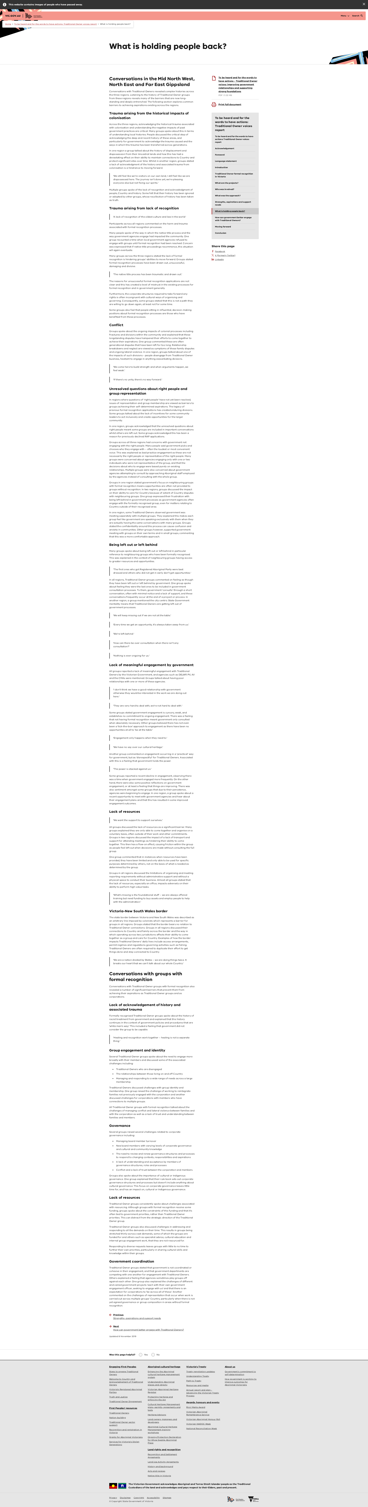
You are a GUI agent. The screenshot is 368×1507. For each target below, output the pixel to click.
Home (8, 24)
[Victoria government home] (253, 1499)
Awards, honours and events (202, 1402)
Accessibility (153, 1497)
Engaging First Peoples (122, 1367)
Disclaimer (125, 1497)
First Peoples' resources (123, 1408)
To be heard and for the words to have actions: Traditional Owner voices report (55, 24)
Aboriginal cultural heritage (164, 1367)
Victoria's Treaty (196, 1367)
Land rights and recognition (164, 1449)
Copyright (139, 1497)
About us (230, 1367)
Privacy (113, 1497)
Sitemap (167, 1497)
